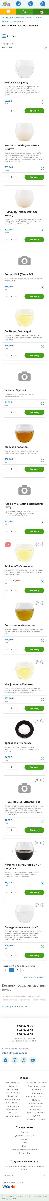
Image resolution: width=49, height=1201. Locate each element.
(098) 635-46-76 (24, 1025)
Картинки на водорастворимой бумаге (36, 1112)
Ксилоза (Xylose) (15, 390)
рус (18, 3)
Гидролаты (13, 1112)
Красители (13, 1096)
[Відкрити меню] (8, 12)
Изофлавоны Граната (19, 684)
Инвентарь (36, 1093)
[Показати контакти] (30, 3)
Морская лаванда (16, 447)
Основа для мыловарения (13, 1091)
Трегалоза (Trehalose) (19, 743)
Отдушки (12, 1086)
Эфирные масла (13, 1116)
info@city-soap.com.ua (14, 1052)
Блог (24, 1146)
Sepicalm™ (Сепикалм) (19, 566)
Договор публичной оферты (25, 1149)
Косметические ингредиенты (28, 17)
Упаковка (36, 1089)
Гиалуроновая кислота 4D (21, 927)
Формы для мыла (36, 1086)
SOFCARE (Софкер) (16, 82)
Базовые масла (12, 1082)
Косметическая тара (36, 1096)
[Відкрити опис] (37, 544)
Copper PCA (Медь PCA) (19, 274)
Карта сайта (24, 1153)
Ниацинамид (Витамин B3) (22, 802)
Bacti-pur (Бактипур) (18, 331)
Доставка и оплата (24, 1135)
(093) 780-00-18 (24, 1033)
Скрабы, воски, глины (36, 1082)
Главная (24, 1132)
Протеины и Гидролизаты (12, 1107)
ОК (43, 1175)
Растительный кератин (20, 625)
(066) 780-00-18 (24, 1029)
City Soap (6, 17)
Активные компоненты (13, 21)
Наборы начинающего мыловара (36, 1103)
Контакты (24, 1139)
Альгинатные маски (36, 1119)
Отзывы (24, 1142)
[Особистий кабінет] (42, 3)
